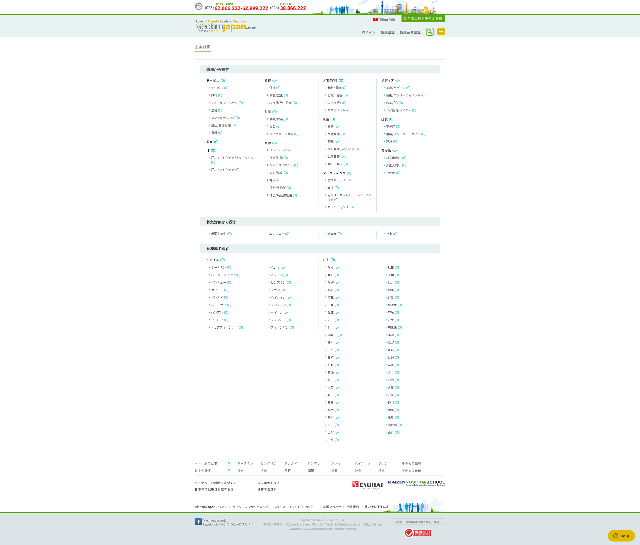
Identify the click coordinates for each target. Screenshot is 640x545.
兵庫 (333, 312)
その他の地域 (412, 463)
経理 (271, 80)
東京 (333, 417)
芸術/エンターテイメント (406, 95)
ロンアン (219, 312)
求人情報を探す (269, 483)
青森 (333, 274)
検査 (333, 126)
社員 (391, 233)
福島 (393, 289)
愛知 (333, 267)
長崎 (333, 364)
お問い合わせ (333, 506)
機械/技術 (279, 157)
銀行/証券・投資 (283, 102)
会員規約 (353, 506)
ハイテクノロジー (284, 165)
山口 (393, 432)
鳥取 (393, 417)
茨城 (393, 312)
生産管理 (336, 133)
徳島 (393, 409)
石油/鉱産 (279, 172)
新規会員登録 (410, 32)
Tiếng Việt (387, 19)
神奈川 (335, 334)
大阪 (333, 387)
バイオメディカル (284, 133)
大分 (393, 372)
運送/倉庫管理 (223, 125)
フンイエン (281, 304)
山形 (333, 432)
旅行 (216, 95)
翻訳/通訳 (337, 87)
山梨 (333, 439)
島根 (333, 402)
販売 (333, 141)
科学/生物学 (280, 187)
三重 (333, 349)
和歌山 (395, 424)
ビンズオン (281, 282)
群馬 (393, 297)
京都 (393, 342)
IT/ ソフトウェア (225, 169)
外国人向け (396, 165)
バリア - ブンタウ (225, 274)
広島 (333, 304)
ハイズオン (221, 304)
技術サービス (339, 180)
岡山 (333, 379)
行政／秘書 (338, 95)
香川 (333, 327)
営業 (333, 187)
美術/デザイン (398, 87)
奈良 (393, 364)
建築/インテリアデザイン (406, 133)
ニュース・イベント (287, 506)
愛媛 (333, 282)
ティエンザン (282, 327)
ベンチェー (221, 282)
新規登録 (388, 32)
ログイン (369, 32)
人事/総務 (337, 102)
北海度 (395, 304)
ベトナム (215, 259)
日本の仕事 (203, 470)
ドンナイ (219, 297)
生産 (329, 119)
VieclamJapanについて (211, 506)
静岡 (393, 402)
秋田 (393, 267)
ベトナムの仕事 (206, 463)
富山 (333, 424)
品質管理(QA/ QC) (343, 148)
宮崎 (333, 357)
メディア (391, 80)
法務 (216, 110)
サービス (215, 80)
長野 (393, 357)
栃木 (333, 409)
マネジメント (339, 110)
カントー (219, 289)
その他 (389, 150)
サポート (312, 506)
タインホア (281, 319)
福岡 (333, 289)
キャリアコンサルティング (251, 506)
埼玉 (333, 394)
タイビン (219, 319)
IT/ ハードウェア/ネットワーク (232, 160)
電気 (275, 180)
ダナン (278, 289)
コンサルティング (225, 117)
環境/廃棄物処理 (283, 195)
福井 (393, 282)
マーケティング (337, 173)
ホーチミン (221, 267)
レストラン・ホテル (227, 102)
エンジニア (279, 233)
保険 (275, 87)
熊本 (333, 342)
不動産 (393, 126)
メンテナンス (281, 150)
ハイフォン (281, 297)
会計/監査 (279, 95)
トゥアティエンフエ (227, 327)
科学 (271, 111)
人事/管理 (333, 80)
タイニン (279, 312)
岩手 (393, 319)
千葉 (393, 274)
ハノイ (278, 267)
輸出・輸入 (338, 163)
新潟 (333, 372)
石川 (333, 319)
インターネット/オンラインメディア (349, 197)
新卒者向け (396, 157)
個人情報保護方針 (376, 506)
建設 (388, 119)
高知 (393, 334)
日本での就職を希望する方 (214, 489)
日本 (329, 259)
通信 (216, 132)
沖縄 (393, 379)
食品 (275, 126)
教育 (212, 141)
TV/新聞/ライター (401, 110)
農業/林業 (279, 118)
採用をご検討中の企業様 (423, 18)
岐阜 (333, 297)
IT (211, 150)
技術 (271, 143)
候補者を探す (267, 489)
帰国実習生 (221, 233)
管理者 (335, 233)
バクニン (279, 274)
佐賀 (393, 387)
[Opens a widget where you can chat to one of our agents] (621, 536)
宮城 (393, 349)
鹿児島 (395, 327)
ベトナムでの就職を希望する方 (217, 483)
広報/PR (394, 102)
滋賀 (393, 394)
